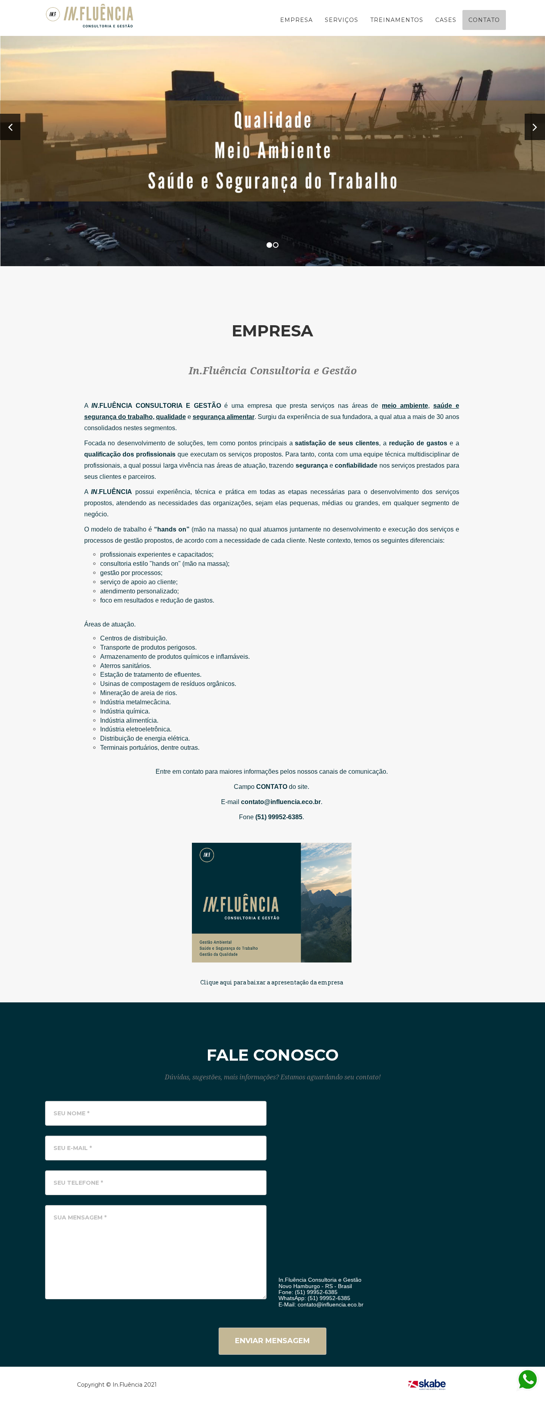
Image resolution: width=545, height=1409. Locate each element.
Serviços (341, 20)
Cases (445, 20)
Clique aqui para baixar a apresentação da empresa (271, 982)
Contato (484, 20)
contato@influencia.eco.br (330, 1304)
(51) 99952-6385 (316, 1292)
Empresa (296, 20)
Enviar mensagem (272, 1340)
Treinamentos (396, 20)
